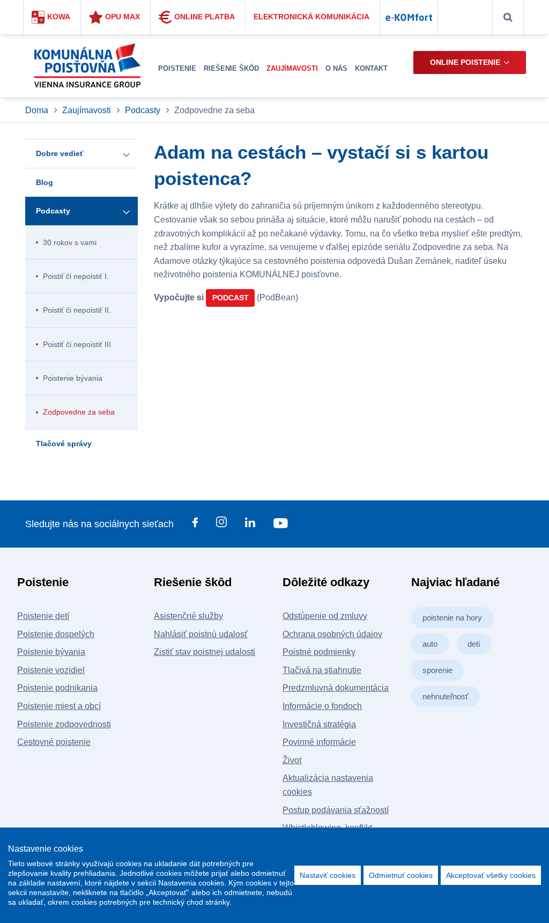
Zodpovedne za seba (79, 412)
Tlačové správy (64, 443)
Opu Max (122, 16)
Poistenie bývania (72, 378)
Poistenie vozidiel (51, 670)
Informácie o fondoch (322, 706)
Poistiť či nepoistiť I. (76, 276)
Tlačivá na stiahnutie (322, 670)
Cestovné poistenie (54, 742)
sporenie (437, 670)
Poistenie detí (43, 616)
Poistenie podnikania (57, 687)
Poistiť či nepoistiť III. (78, 344)
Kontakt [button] (371, 68)
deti (474, 643)
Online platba (204, 16)
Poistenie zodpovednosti (64, 724)
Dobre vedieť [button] (60, 153)
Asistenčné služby (188, 616)
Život (292, 760)
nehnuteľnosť (445, 696)
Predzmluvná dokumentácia (336, 687)
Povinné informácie (319, 742)
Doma (37, 110)
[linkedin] (250, 524)
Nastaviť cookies (327, 875)
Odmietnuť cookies (401, 875)
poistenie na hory (452, 617)
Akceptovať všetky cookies (491, 875)
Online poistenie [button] (465, 62)
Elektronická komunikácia (311, 16)
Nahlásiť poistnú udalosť (201, 634)
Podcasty (142, 110)
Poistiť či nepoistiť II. (77, 310)
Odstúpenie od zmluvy (325, 616)
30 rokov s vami (70, 242)
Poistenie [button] (177, 68)
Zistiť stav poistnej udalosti (204, 651)
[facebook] (195, 524)
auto (429, 643)
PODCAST (230, 297)
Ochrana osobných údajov (332, 634)
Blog (44, 182)
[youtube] (280, 524)
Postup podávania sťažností (336, 810)
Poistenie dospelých (55, 634)
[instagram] (221, 523)
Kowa (58, 16)
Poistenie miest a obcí (59, 706)
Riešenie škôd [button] (231, 68)
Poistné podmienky (319, 651)
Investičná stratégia (319, 724)
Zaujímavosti (86, 110)
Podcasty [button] (53, 210)
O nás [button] (336, 68)
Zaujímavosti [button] (292, 68)
